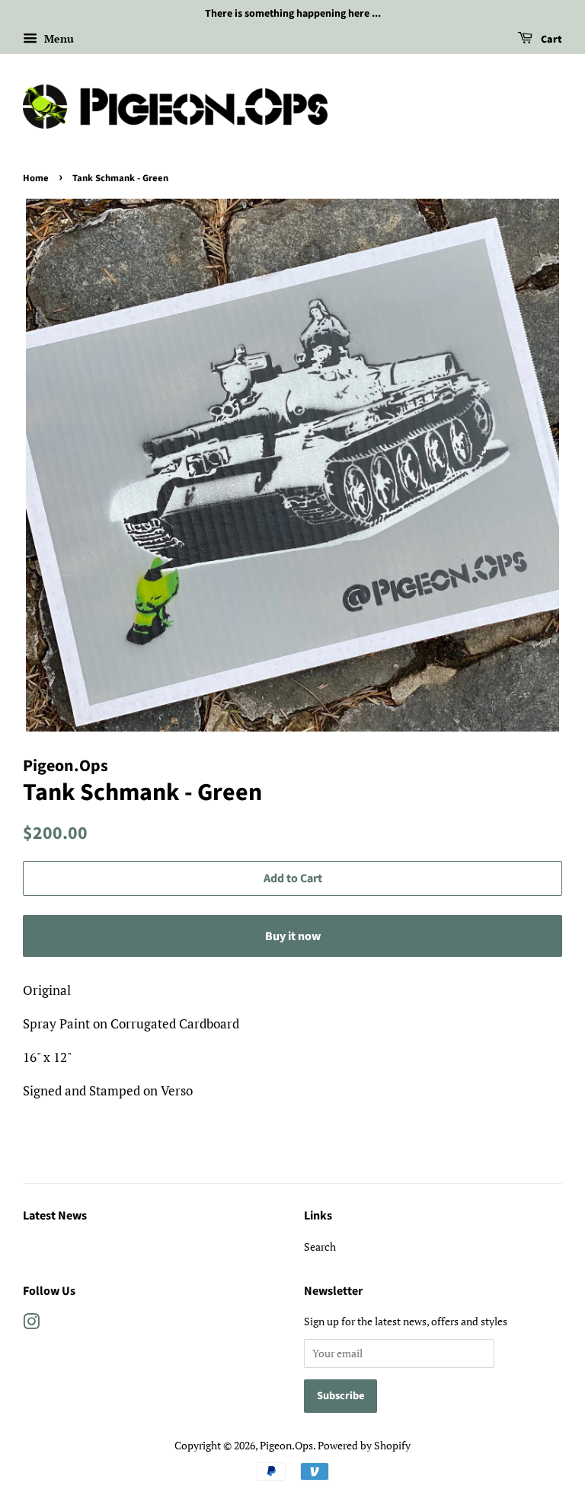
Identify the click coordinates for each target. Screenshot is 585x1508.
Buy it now (293, 936)
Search (320, 1246)
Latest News (55, 1215)
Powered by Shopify (364, 1445)
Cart (550, 39)
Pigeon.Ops (286, 1445)
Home (36, 178)
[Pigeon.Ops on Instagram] (31, 1324)
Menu (57, 38)
